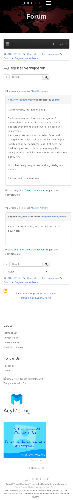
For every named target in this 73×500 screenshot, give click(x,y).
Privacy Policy (11, 337)
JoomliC (40, 467)
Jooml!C (36, 478)
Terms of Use (11, 332)
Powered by (28, 297)
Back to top (36, 460)
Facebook (9, 365)
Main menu (36, 3)
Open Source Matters (25, 487)
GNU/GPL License (13, 347)
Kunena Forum (43, 297)
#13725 (34, 207)
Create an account (35, 190)
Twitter (7, 370)
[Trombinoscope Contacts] (25, 439)
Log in (17, 190)
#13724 (34, 90)
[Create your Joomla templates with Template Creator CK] (25, 380)
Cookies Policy (11, 342)
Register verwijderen (20, 99)
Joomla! (46, 487)
